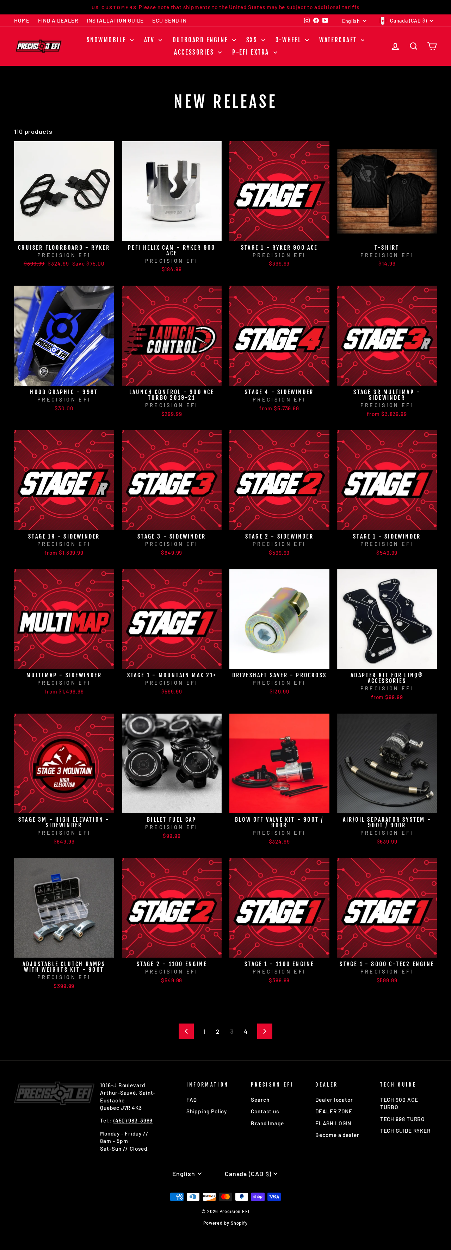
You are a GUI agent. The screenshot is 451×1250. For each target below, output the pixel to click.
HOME (22, 20)
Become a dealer (337, 1135)
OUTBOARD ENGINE (201, 40)
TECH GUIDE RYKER (405, 1130)
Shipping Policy (206, 1111)
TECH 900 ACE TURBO (399, 1103)
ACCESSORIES (195, 52)
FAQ (191, 1099)
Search (260, 1099)
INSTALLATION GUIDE (115, 20)
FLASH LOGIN (333, 1123)
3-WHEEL (289, 40)
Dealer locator (334, 1099)
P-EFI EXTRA (252, 52)
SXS (253, 40)
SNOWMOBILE (107, 40)
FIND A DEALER (58, 20)
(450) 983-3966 (133, 1120)
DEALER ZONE (333, 1111)
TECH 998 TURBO (402, 1119)
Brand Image (267, 1123)
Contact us (265, 1111)
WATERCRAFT (339, 40)
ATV (150, 40)
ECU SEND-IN (169, 20)
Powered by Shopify (225, 1223)
